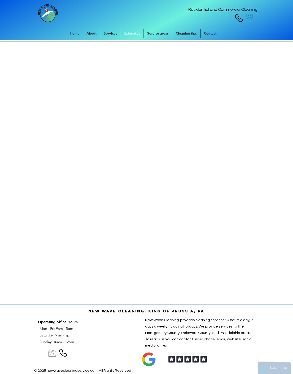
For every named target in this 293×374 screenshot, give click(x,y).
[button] (158, 33)
